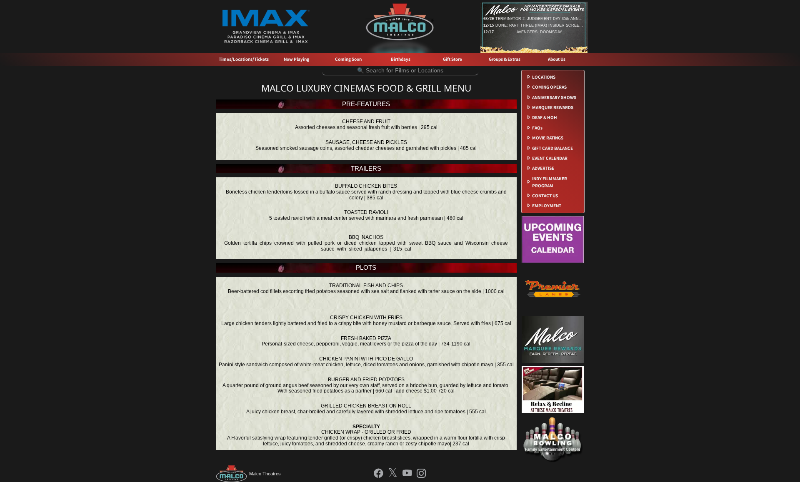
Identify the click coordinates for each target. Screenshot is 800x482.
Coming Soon (348, 59)
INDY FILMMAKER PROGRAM (549, 182)
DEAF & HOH (544, 117)
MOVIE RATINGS (547, 138)
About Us (556, 59)
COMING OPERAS (549, 87)
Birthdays (400, 59)
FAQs (537, 128)
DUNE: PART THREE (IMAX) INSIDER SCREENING (539, 25)
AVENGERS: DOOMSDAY (539, 32)
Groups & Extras (504, 59)
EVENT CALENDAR (550, 158)
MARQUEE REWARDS (552, 107)
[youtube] (407, 474)
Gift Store (452, 59)
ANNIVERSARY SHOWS (554, 97)
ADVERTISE (543, 168)
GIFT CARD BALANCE (552, 148)
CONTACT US (545, 196)
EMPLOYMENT (546, 206)
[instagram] (421, 474)
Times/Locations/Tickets (244, 59)
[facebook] (378, 474)
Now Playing (296, 59)
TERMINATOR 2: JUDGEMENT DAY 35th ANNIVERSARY (539, 19)
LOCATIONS (543, 77)
